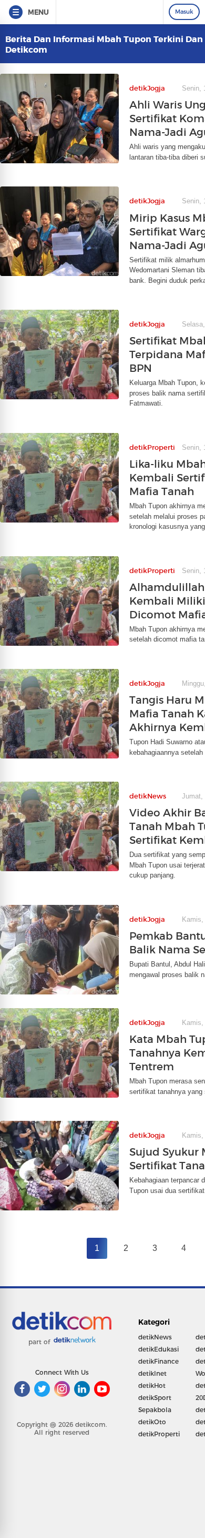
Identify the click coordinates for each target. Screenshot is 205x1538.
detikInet (152, 1373)
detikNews (155, 1337)
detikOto (152, 1422)
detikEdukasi (158, 1349)
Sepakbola (154, 1410)
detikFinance (158, 1361)
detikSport (154, 1398)
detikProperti (159, 1434)
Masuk (184, 11)
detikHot (152, 1385)
